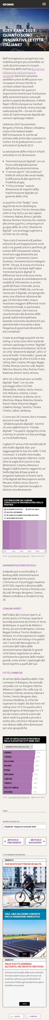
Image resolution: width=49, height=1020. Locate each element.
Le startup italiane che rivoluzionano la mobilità (24, 72)
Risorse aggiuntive (11, 821)
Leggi (25, 904)
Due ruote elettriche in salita (23, 864)
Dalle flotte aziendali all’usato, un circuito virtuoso (24, 965)
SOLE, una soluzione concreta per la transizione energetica (22, 915)
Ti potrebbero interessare (14, 855)
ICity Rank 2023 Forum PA (18, 556)
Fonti (5, 811)
